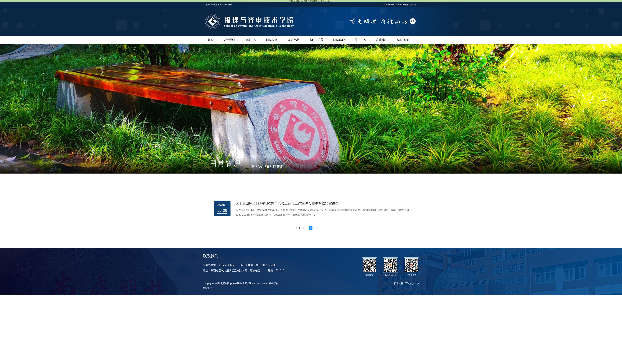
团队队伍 (272, 39)
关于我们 (229, 39)
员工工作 (360, 39)
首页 (211, 39)
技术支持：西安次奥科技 (406, 283)
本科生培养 (316, 39)
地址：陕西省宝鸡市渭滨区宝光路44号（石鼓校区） (233, 270)
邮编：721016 (276, 270)
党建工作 (250, 39)
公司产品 (293, 39)
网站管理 (207, 288)
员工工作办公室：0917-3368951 (259, 265)
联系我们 (382, 39)
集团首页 (403, 39)
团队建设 (339, 39)
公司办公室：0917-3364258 (219, 265)
